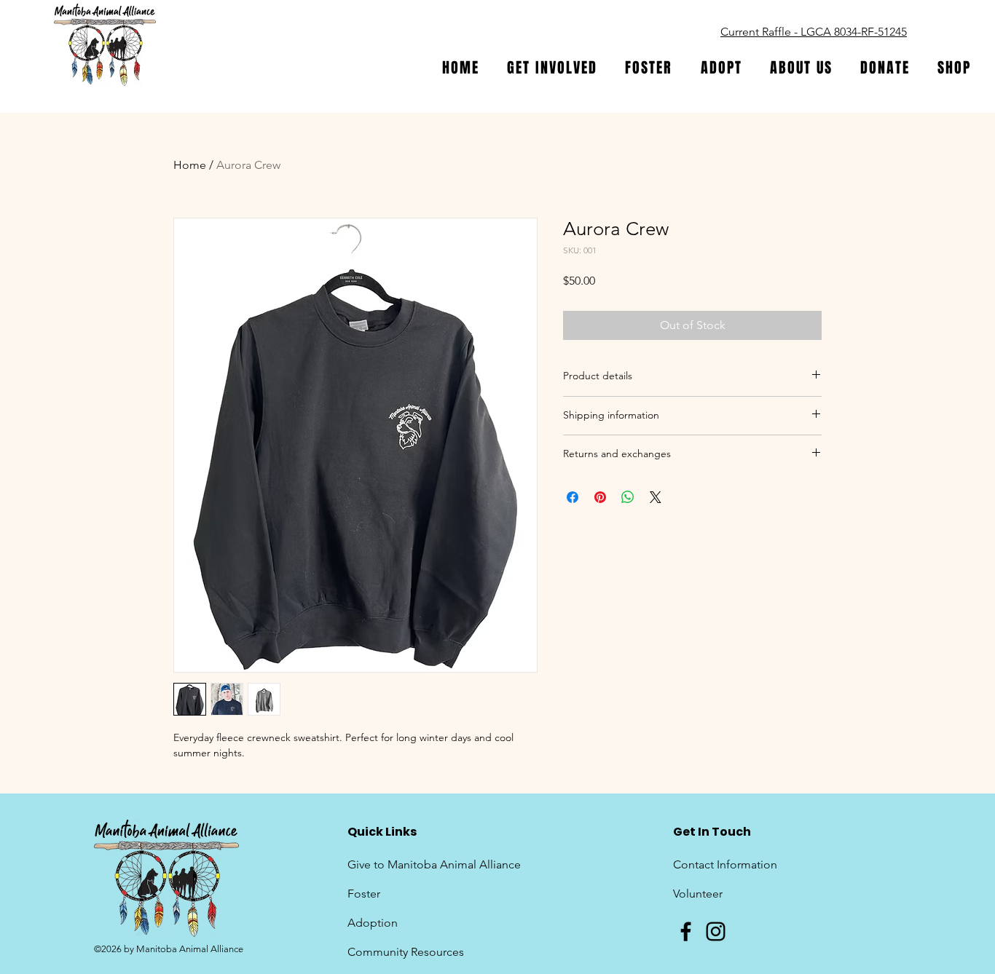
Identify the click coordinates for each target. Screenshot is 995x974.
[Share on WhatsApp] (628, 497)
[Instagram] (715, 931)
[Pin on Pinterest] (600, 497)
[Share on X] (655, 497)
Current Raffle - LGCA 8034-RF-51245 (813, 32)
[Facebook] (686, 931)
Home (189, 165)
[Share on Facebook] (572, 497)
